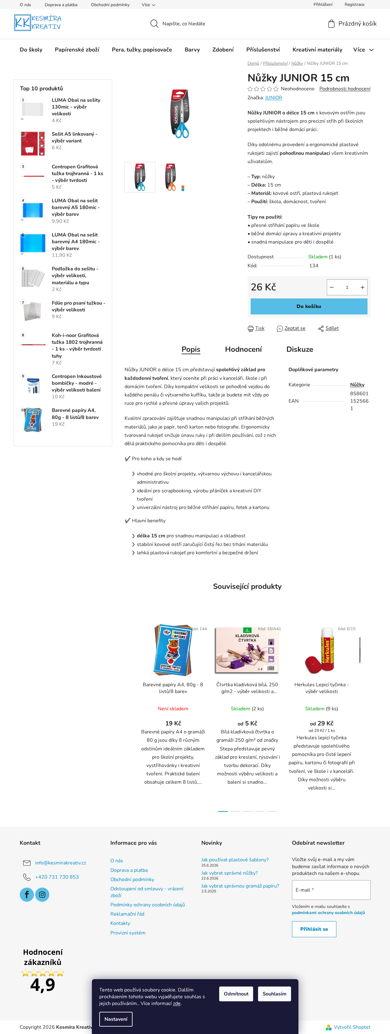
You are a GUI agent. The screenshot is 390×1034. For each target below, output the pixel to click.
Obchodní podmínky (110, 5)
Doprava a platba (61, 5)
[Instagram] (42, 895)
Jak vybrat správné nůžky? (229, 873)
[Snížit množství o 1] (331, 287)
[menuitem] (31, 49)
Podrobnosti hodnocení (345, 88)
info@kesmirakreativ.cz (60, 863)
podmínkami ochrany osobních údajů (328, 913)
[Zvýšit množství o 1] (362, 287)
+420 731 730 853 (57, 877)
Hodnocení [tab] (243, 349)
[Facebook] (27, 895)
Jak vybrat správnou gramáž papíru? (240, 886)
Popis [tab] (191, 349)
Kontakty (120, 923)
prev (129, 715)
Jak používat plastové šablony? (235, 860)
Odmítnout (236, 994)
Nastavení (116, 1019)
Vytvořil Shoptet (352, 1027)
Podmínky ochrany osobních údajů (147, 904)
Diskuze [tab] (299, 349)
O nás (25, 5)
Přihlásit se (314, 929)
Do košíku (309, 306)
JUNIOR (273, 97)
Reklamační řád (127, 914)
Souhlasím (274, 994)
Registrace (354, 4)
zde (177, 1003)
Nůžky (357, 384)
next (366, 715)
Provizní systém (128, 932)
